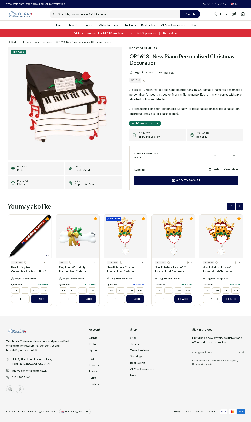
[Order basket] (243, 14)
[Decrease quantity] (215, 155)
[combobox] (237, 4)
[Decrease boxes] (14, 299)
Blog (91, 358)
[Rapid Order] (234, 14)
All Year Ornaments (173, 24)
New (193, 24)
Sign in (93, 350)
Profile (93, 343)
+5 (15, 290)
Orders (93, 337)
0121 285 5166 (21, 377)
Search (190, 14)
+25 (44, 290)
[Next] (239, 206)
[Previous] (231, 206)
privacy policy (231, 360)
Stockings (130, 24)
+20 (35, 290)
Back (13, 41)
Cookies (94, 384)
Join (237, 352)
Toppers (88, 24)
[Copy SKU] (144, 80)
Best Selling (148, 24)
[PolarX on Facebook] (20, 389)
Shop (71, 24)
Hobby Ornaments (42, 41)
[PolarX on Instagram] (10, 389)
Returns (94, 365)
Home (58, 24)
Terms (93, 377)
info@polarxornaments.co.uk (29, 370)
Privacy (93, 371)
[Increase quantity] (234, 155)
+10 (25, 290)
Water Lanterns (108, 24)
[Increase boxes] (26, 299)
